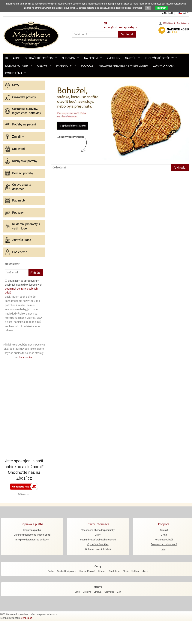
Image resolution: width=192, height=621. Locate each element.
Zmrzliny (113, 58)
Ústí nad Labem (139, 571)
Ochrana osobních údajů (98, 549)
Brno (77, 591)
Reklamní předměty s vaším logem (123, 65)
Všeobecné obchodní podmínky (98, 530)
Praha (51, 571)
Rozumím (161, 8)
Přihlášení (169, 23)
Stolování (18, 149)
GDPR (98, 534)
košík (178, 30)
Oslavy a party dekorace (21, 187)
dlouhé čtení (70, 8)
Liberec (102, 571)
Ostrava (87, 591)
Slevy (15, 85)
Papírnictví (64, 65)
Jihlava (97, 591)
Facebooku (25, 357)
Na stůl (130, 58)
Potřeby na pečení (24, 124)
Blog (163, 549)
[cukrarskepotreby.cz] (31, 34)
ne (148, 8)
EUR (170, 12)
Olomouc (109, 591)
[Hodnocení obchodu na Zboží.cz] (24, 486)
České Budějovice (66, 571)
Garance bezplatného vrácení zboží (32, 534)
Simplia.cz (26, 617)
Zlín (119, 591)
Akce (16, 58)
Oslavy (42, 65)
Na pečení (91, 58)
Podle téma (13, 73)
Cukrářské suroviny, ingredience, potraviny (26, 111)
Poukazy (87, 65)
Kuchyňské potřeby (159, 58)
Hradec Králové (87, 571)
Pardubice (114, 571)
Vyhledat (127, 34)
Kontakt (164, 530)
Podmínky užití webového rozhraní (98, 539)
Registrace (183, 23)
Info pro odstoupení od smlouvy (32, 539)
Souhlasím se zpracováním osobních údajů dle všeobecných (23, 286)
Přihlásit (35, 272)
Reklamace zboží (164, 539)
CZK (164, 12)
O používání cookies (98, 544)
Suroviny (68, 58)
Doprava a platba (32, 530)
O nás (164, 534)
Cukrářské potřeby (39, 58)
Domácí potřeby (16, 65)
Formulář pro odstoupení (164, 544)
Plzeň (125, 571)
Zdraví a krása (163, 65)
